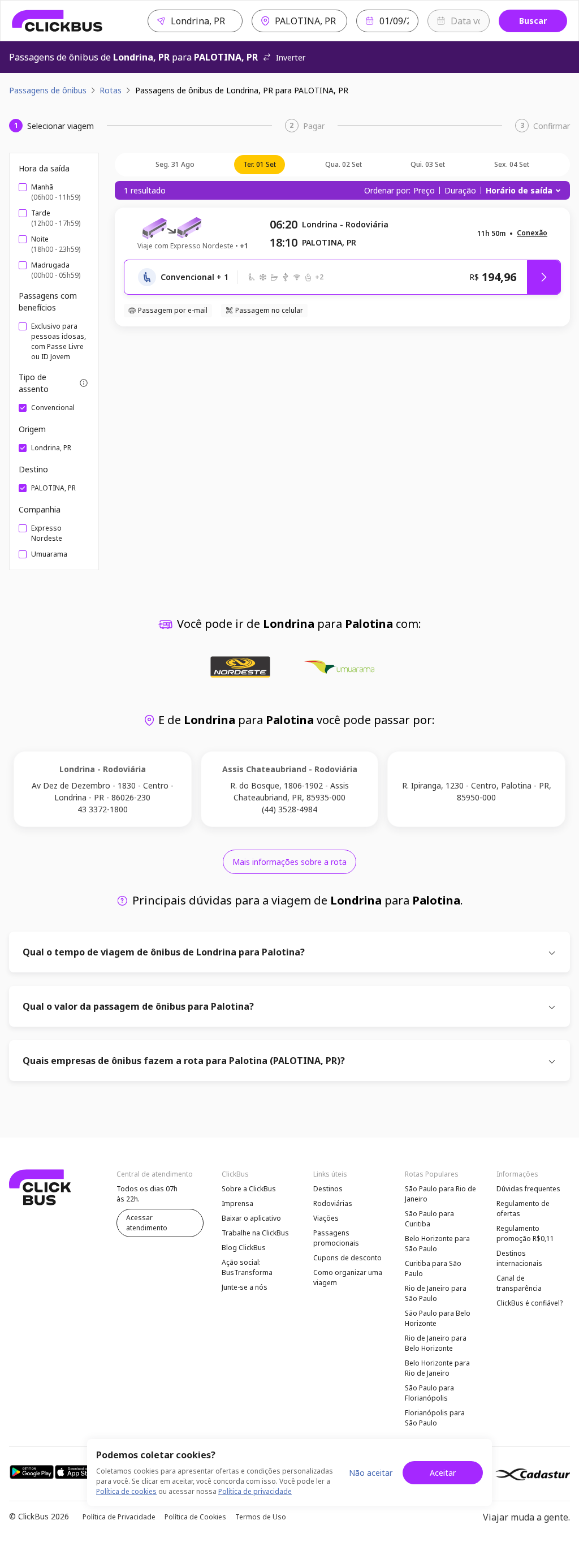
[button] (532, 233)
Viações (326, 1218)
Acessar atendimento (146, 1223)
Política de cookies (126, 1491)
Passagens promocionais (336, 1238)
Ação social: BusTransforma (247, 1267)
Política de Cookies (195, 1517)
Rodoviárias (332, 1203)
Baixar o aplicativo (251, 1218)
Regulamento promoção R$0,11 (525, 1233)
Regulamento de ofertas (523, 1208)
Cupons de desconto (347, 1258)
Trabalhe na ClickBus (255, 1233)
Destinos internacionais (519, 1258)
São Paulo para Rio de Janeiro (440, 1194)
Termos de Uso (260, 1517)
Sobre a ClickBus (249, 1189)
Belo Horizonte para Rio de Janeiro (437, 1368)
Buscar (533, 20)
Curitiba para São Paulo (433, 1268)
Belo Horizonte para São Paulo (437, 1244)
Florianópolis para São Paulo (435, 1418)
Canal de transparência (519, 1283)
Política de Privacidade (119, 1517)
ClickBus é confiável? (529, 1303)
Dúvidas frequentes (528, 1189)
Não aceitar (370, 1472)
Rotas (111, 90)
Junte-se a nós (244, 1287)
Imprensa (237, 1203)
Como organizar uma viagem (347, 1277)
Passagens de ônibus (48, 90)
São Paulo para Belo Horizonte (437, 1318)
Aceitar (443, 1472)
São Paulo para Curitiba (429, 1219)
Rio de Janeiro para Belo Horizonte (435, 1343)
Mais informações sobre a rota (289, 861)
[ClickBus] (57, 21)
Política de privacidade (255, 1491)
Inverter (290, 57)
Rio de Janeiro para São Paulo (435, 1293)
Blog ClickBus (244, 1247)
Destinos (328, 1189)
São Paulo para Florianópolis (429, 1393)
